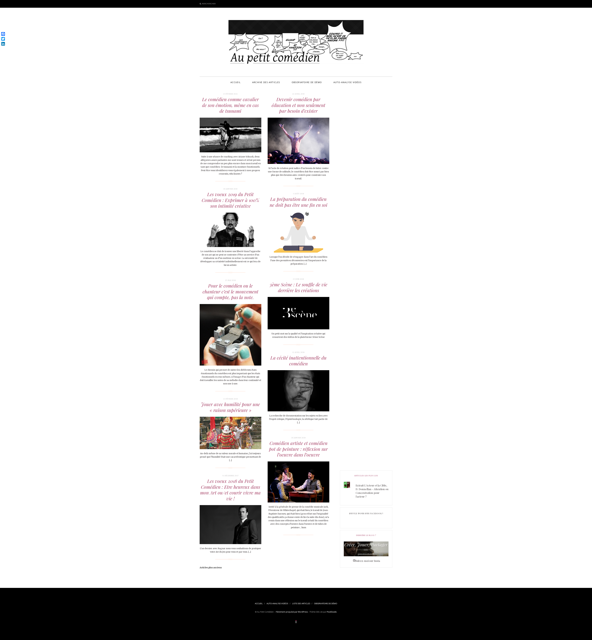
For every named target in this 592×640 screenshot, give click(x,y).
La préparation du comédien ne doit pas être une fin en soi (298, 202)
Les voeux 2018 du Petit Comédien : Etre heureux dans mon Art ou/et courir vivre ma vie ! (230, 490)
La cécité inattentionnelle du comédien (298, 361)
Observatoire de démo (307, 82)
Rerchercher (209, 3)
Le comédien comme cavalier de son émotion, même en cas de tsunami (230, 105)
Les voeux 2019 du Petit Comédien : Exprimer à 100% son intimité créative (230, 200)
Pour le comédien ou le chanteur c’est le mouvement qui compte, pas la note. (230, 291)
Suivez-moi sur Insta (367, 560)
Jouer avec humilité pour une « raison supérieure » (230, 407)
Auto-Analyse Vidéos (347, 82)
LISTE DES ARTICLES (301, 603)
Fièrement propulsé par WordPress (292, 611)
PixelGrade (332, 611)
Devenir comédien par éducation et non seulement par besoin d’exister (298, 105)
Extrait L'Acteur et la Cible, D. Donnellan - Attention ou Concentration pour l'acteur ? (372, 491)
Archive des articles (266, 82)
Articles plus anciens (211, 567)
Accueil (235, 82)
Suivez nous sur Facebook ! (366, 513)
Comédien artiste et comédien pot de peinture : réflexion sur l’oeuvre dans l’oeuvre (298, 449)
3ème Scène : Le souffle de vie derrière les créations (298, 287)
